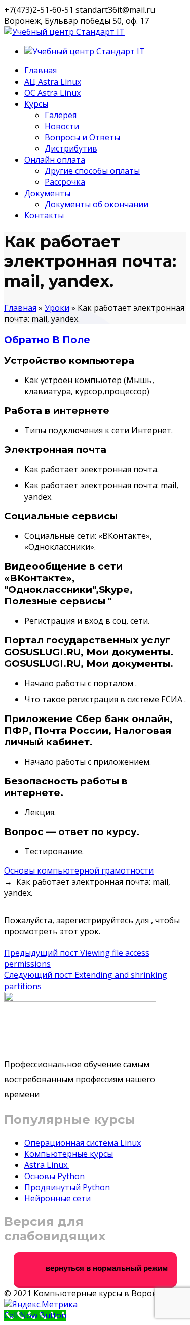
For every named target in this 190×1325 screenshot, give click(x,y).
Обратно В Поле (47, 340)
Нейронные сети (57, 1198)
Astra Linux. (46, 1164)
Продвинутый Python (67, 1187)
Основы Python (54, 1176)
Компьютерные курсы (68, 1153)
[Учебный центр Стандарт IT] (64, 31)
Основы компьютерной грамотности (79, 870)
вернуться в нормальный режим (106, 1268)
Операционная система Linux (82, 1142)
